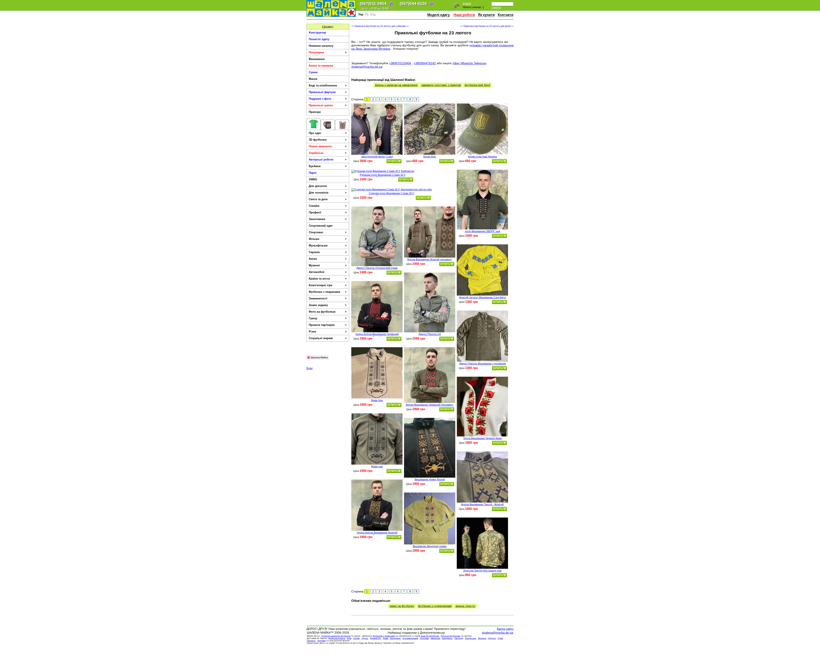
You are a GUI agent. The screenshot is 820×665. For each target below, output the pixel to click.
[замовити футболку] (394, 161)
